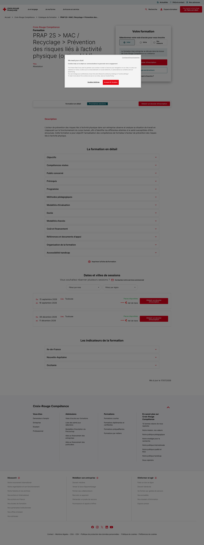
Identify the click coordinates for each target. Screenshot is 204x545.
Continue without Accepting (130, 57)
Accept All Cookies (110, 82)
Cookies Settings (94, 82)
